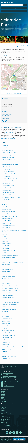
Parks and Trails (16, 29)
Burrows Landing (6, 176)
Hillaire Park (5, 234)
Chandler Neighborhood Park (9, 178)
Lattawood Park (6, 264)
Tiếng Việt (3, 401)
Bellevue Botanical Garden (8, 157)
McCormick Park (6, 271)
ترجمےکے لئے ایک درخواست (7, 423)
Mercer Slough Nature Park (8, 276)
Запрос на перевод (5, 419)
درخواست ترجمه (4, 416)
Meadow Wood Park (7, 274)
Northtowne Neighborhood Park (10, 288)
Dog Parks (4, 204)
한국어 (2, 398)
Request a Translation (6, 406)
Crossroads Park (6, 199)
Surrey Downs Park (6, 332)
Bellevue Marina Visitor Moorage (10, 164)
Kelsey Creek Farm (6, 243)
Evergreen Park (5, 213)
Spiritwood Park (6, 323)
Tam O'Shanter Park (7, 337)
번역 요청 (3, 414)
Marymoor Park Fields (7, 269)
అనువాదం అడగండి (5, 422)
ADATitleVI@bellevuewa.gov (8, 138)
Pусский (3, 400)
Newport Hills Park (6, 283)
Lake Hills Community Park (8, 250)
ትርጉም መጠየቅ (4, 426)
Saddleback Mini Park (7, 307)
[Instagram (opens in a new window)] (13, 432)
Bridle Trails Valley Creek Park (9, 173)
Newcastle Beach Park (7, 281)
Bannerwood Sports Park (8, 150)
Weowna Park (5, 344)
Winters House (5, 354)
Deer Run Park (5, 202)
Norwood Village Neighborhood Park (11, 290)
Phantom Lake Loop (7, 292)
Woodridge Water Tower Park (9, 356)
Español (3, 392)
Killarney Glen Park (6, 248)
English (3, 391)
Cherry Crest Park (6, 183)
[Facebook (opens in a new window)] (10, 432)
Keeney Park (5, 241)
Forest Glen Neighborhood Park (10, 216)
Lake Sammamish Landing (8, 257)
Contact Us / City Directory (9, 377)
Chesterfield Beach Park (8, 185)
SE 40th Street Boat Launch (9, 309)
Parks (23, 29)
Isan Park (4, 236)
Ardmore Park (5, 145)
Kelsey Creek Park (6, 245)
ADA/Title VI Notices (6, 439)
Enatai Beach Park (6, 209)
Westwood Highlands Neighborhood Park (12, 346)
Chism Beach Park (6, 187)
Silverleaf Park (5, 311)
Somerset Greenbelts (7, 318)
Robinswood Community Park (9, 300)
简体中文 (3, 394)
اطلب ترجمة (3, 407)
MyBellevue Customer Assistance (12, 381)
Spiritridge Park (6, 321)
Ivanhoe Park (5, 238)
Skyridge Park (5, 316)
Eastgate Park (5, 206)
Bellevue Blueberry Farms (8, 155)
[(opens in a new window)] (3, 121)
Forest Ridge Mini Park (7, 220)
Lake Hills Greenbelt (7, 252)
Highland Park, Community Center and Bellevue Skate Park (14, 231)
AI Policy (9, 441)
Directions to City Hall (8, 373)
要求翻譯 (3, 410)
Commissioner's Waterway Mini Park (11, 197)
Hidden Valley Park (6, 227)
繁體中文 (3, 395)
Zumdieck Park (6, 358)
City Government (9, 28)
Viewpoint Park (6, 342)
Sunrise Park (5, 325)
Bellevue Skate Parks (7, 166)
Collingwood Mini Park (7, 195)
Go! (25, 5)
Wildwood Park (6, 351)
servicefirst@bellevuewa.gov (8, 134)
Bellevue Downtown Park (8, 159)
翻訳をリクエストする (6, 413)
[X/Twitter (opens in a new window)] (17, 432)
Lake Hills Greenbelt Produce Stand (11, 255)
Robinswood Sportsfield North (9, 304)
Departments (18, 28)
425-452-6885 (5, 111)
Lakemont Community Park (9, 260)
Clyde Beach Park (6, 190)
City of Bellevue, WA (7, 2)
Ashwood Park (5, 148)
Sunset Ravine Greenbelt (8, 330)
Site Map (4, 441)
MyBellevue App (6, 115)
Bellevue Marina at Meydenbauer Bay (11, 162)
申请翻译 (3, 409)
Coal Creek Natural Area (8, 192)
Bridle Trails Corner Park (8, 171)
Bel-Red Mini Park (6, 169)
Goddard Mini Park (6, 223)
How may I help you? (19, 439)
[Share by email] (23, 46)
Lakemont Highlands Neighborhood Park (12, 262)
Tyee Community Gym (7, 339)
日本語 (2, 397)
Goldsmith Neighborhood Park (9, 225)
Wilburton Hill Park (6, 349)
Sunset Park (5, 328)
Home (2, 28)
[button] (27, 46)
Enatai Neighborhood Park (8, 211)
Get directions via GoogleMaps (14, 93)
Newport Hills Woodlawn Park (9, 285)
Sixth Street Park (6, 314)
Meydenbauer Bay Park (7, 278)
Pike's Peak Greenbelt (7, 295)
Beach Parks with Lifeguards (9, 152)
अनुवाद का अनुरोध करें (5, 411)
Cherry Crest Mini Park (7, 180)
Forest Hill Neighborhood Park (9, 218)
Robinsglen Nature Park (8, 297)
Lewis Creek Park (6, 267)
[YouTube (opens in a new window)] (20, 432)
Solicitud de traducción (7, 420)
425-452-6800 (9, 132)
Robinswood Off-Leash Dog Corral (10, 302)
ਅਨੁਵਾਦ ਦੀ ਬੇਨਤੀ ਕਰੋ (5, 417)
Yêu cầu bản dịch (5, 425)
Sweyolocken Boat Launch (8, 335)
